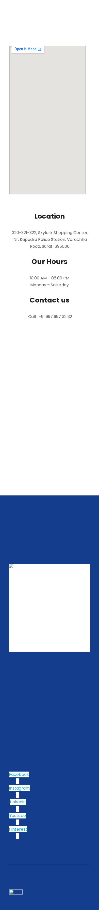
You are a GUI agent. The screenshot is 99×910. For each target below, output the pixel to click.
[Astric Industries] (18, 11)
